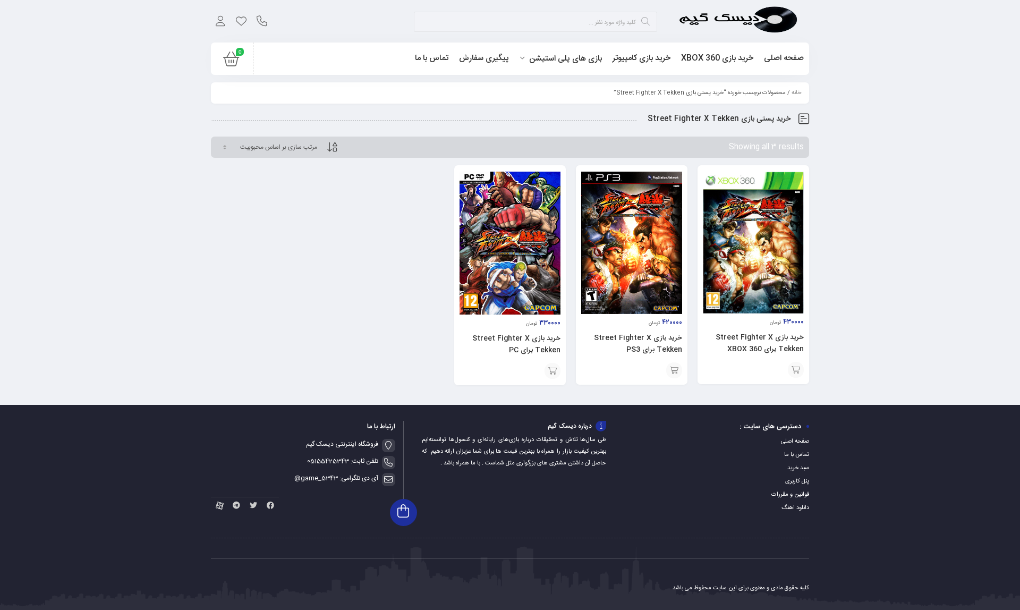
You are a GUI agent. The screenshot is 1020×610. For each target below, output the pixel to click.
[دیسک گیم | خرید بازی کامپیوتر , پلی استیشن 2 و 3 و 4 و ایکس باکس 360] (738, 21)
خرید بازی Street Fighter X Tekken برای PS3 (638, 343)
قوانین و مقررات (790, 494)
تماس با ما (796, 455)
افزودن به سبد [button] (796, 370)
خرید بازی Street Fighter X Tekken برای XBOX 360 (760, 343)
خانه (796, 93)
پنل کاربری (797, 481)
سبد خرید (798, 468)
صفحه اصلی (795, 441)
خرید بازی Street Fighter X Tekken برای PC (516, 344)
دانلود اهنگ (795, 508)
